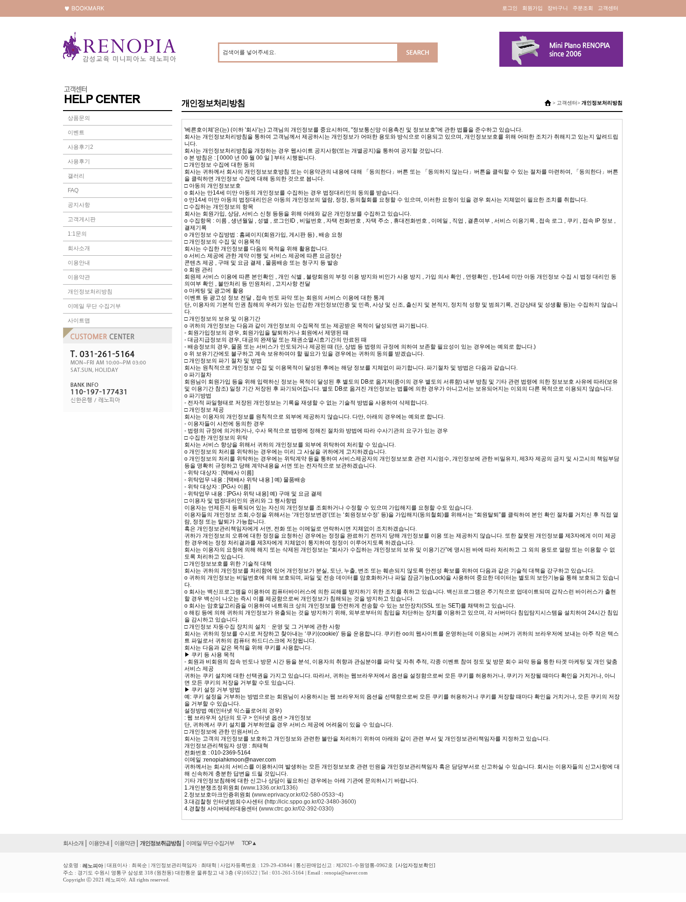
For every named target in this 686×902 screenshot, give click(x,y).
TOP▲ (249, 843)
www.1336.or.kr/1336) (270, 787)
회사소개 (79, 248)
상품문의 (79, 118)
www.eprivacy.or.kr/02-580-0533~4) (298, 794)
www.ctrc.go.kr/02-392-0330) (297, 808)
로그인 (510, 8)
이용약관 (79, 277)
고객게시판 (82, 219)
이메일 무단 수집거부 (94, 306)
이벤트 (76, 132)
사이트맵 (79, 320)
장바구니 (557, 8)
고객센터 (608, 8)
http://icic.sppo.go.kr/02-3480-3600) (311, 801)
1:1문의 (77, 234)
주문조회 (583, 8)
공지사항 (79, 205)
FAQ (73, 190)
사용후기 (79, 161)
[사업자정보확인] (415, 865)
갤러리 (76, 176)
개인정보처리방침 (90, 291)
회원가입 (532, 8)
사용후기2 (80, 147)
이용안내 (79, 262)
